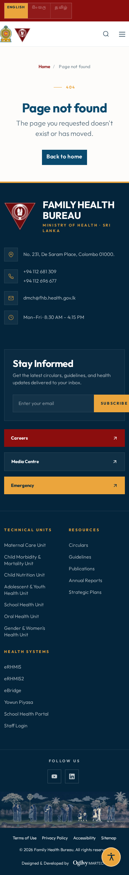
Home (45, 66)
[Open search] (105, 34)
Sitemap (108, 837)
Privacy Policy (55, 837)
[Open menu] (122, 34)
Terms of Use (24, 837)
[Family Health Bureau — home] (15, 34)
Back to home (64, 156)
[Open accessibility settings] (111, 857)
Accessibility (84, 837)
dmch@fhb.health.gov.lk (49, 297)
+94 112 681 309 (39, 271)
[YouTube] (54, 776)
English (16, 7)
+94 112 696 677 (39, 280)
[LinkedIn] (72, 776)
